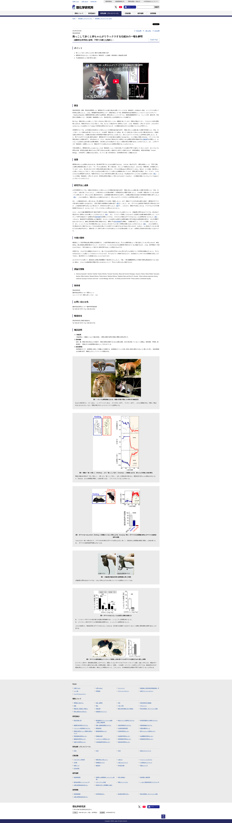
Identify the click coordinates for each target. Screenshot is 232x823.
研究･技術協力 (121, 777)
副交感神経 (118, 221)
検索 (156, 7)
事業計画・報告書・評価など (81, 708)
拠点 (97, 705)
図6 (145, 224)
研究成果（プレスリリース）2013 (103, 18)
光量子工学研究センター (80, 742)
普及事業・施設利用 (145, 777)
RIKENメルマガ (131, 7)
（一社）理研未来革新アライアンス (149, 782)
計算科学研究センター (123, 731)
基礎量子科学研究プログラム (81, 725)
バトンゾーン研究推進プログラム (82, 728)
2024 (119, 750)
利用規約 (98, 691)
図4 (106, 214)
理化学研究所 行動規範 (145, 703)
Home (73, 18)
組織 (75, 705)
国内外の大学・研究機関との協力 (104, 785)
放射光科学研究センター (124, 742)
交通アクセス (75, 1)
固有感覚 (98, 217)
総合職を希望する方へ (123, 794)
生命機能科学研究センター (146, 736)
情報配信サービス (100, 762)
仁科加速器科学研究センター (103, 742)
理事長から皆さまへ (79, 703)
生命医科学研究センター (124, 736)
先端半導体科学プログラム (124, 725)
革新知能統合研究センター (80, 736)
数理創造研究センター (101, 731)
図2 (75, 197)
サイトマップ (121, 688)
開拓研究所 (98, 728)
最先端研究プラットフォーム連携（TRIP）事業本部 (104, 721)
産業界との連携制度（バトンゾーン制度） (105, 778)
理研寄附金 (108, 1)
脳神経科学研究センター (80, 739)
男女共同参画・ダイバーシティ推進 (149, 708)
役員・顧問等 (99, 703)
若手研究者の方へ (100, 794)
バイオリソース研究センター (103, 739)
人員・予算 (121, 705)
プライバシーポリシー (123, 691)
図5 (156, 217)
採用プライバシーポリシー (146, 691)
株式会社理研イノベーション (81, 782)
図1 (155, 173)
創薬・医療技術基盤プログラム (103, 725)
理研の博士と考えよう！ (102, 759)
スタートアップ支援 (101, 782)
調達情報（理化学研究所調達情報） (149, 688)
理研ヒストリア (144, 765)
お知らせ (120, 759)
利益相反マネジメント (101, 711)
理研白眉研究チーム (145, 728)
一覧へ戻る (148, 31)
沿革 (119, 703)
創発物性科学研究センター (146, 739)
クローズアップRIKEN (79, 759)
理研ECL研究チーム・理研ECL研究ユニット (83, 732)
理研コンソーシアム (123, 782)
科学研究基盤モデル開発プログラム (149, 720)
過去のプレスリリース (145, 750)
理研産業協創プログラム (146, 725)
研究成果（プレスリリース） (85, 18)
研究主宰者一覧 (77, 720)
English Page (154, 39)
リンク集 (76, 691)
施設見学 (98, 765)
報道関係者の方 (119, 1)
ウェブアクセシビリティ (80, 694)
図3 (118, 203)
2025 (97, 750)
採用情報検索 (77, 794)
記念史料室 (76, 768)
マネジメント (143, 705)
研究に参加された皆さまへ (80, 711)
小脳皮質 (145, 139)
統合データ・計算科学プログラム (126, 720)
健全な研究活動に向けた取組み (125, 708)
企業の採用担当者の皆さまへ (81, 785)
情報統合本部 (99, 736)
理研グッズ (76, 765)
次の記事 (157, 31)
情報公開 (98, 708)
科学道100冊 (121, 765)
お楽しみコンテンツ (123, 762)
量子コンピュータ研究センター (147, 731)
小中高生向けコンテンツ (151, 1)
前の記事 (138, 31)
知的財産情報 (77, 777)
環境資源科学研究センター (124, 739)
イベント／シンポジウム (146, 759)
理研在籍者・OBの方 (134, 1)
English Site (94, 1)
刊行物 (75, 762)
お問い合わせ (85, 1)
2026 (75, 750)
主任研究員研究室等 (123, 728)
